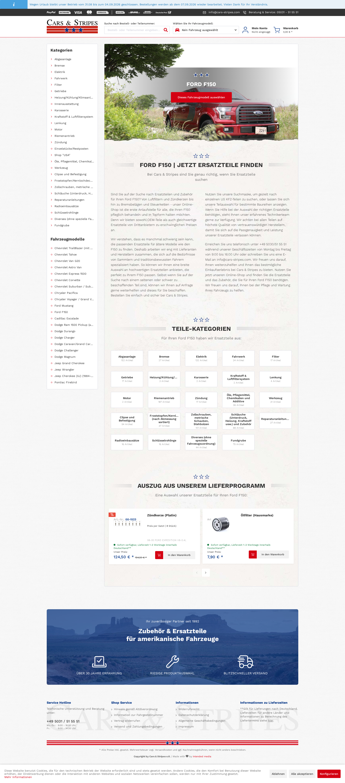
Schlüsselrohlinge (66, 212)
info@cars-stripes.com (224, 12)
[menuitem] (256, 30)
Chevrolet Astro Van (68, 267)
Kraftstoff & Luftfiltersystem (74, 116)
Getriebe (60, 91)
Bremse (60, 65)
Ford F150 (61, 312)
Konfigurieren (329, 773)
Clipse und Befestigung (70, 174)
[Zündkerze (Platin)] (127, 523)
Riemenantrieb (65, 135)
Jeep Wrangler (64, 369)
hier (270, 720)
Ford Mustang (64, 305)
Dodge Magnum (65, 356)
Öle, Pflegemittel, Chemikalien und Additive (74, 161)
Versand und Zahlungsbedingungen (137, 726)
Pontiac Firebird (66, 382)
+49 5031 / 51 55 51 (63, 721)
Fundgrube (62, 225)
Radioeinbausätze (67, 206)
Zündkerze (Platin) (161, 515)
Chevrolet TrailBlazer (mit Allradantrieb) (74, 248)
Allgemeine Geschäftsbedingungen (201, 720)
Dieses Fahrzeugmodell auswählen (201, 97)
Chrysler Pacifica (66, 292)
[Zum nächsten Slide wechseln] (206, 573)
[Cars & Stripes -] (72, 27)
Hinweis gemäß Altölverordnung (135, 709)
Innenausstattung (66, 103)
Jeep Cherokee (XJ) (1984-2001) (74, 376)
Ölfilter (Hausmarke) (257, 515)
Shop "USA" (62, 155)
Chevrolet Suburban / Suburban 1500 (74, 286)
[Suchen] (166, 30)
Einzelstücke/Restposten (71, 148)
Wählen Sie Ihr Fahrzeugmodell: (193, 23)
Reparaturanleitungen (69, 199)
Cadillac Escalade (67, 318)
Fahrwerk (61, 78)
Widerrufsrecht (188, 709)
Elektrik (60, 72)
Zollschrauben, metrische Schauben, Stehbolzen (74, 187)
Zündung (61, 142)
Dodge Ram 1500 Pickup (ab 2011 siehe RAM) (74, 324)
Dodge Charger (65, 337)
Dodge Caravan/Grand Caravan (74, 344)
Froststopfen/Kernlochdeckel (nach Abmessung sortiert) (74, 180)
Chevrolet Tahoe (66, 254)
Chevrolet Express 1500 (70, 273)
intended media (202, 756)
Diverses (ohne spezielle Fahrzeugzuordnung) (74, 219)
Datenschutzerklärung (193, 714)
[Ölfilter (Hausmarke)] (221, 523)
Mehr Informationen (18, 777)
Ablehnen (278, 773)
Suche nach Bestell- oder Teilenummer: (129, 23)
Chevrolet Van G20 (67, 260)
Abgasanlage (63, 59)
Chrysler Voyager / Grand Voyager (74, 299)
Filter (58, 84)
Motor (58, 129)
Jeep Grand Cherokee (69, 363)
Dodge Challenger (66, 350)
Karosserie (62, 110)
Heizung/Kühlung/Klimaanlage (74, 97)
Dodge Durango (65, 331)
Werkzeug (61, 167)
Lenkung (60, 123)
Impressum (185, 726)
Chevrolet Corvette (67, 280)
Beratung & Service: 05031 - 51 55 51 (273, 12)
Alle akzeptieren (302, 773)
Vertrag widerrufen (126, 720)
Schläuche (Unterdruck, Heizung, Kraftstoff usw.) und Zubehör (74, 193)
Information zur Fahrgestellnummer (138, 714)
